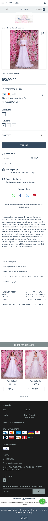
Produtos (27, 410)
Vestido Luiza (12, 381)
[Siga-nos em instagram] (4, 480)
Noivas (9, 28)
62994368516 (10, 459)
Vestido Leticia (35, 381)
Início (3, 28)
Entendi (24, 518)
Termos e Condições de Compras (13, 423)
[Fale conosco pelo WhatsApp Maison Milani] (42, 501)
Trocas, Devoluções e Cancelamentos (31, 416)
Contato (5, 415)
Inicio (4, 410)
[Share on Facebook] (20, 195)
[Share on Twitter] (27, 195)
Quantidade (6, 135)
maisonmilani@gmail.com (14, 463)
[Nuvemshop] (24, 499)
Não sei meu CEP (6, 164)
